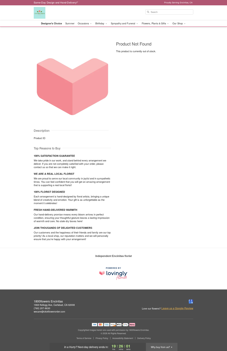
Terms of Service (83, 338)
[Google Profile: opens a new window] (191, 301)
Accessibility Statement (122, 338)
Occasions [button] (84, 23)
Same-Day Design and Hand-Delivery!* (56, 2)
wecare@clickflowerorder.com (49, 311)
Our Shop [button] (177, 23)
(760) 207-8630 (42, 308)
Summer (69, 23)
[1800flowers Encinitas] (58, 12)
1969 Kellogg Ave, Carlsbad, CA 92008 (54, 304)
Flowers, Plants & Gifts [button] (154, 23)
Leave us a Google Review (177, 308)
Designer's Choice (51, 23)
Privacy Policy (102, 338)
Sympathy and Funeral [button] (123, 23)
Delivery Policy (144, 338)
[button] (218, 337)
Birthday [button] (100, 23)
